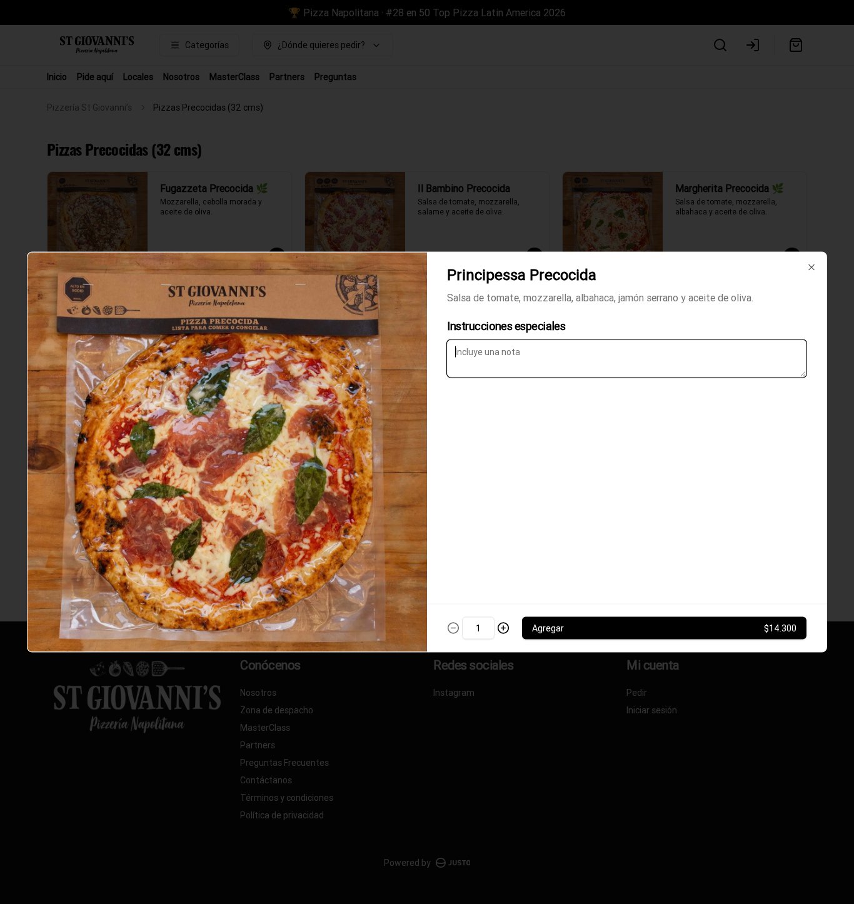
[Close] (811, 268)
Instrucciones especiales (506, 326)
